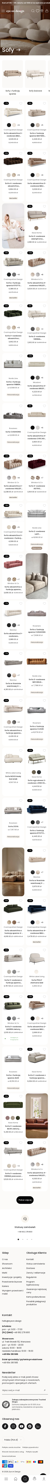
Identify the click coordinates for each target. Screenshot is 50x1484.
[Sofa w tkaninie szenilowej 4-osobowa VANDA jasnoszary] (13, 662)
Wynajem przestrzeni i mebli (12, 1292)
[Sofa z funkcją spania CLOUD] (37, 709)
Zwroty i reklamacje (35, 1272)
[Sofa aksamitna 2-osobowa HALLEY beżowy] (13, 464)
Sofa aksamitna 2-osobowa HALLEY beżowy (13, 488)
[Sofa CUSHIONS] (13, 414)
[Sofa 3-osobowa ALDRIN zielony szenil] (13, 1005)
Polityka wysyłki (32, 1452)
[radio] (9, 125)
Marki (4, 1272)
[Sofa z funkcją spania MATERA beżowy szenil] (37, 111)
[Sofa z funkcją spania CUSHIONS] (37, 611)
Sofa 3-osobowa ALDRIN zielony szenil (13, 1029)
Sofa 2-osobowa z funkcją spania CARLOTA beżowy (37, 1078)
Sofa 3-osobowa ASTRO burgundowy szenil (37, 488)
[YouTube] (21, 1426)
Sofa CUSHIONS (13, 431)
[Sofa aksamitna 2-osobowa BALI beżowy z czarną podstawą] (37, 1005)
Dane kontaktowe (9, 1456)
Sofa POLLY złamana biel (36, 981)
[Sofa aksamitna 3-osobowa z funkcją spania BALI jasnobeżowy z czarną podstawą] (13, 513)
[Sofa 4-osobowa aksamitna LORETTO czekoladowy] (13, 161)
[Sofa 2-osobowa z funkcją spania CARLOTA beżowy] (37, 1057)
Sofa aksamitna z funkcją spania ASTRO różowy (13, 589)
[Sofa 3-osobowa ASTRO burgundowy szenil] (37, 464)
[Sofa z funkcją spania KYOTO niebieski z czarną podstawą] (37, 809)
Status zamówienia (35, 1263)
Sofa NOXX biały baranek (13, 777)
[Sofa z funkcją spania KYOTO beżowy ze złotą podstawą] (13, 261)
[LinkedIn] (38, 1426)
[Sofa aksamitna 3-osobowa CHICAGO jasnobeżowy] (37, 414)
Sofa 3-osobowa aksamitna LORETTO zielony (13, 338)
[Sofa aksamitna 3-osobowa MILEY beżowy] (37, 364)
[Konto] (44, 1479)
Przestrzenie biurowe (12, 1281)
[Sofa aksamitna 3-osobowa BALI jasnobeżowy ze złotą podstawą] (13, 111)
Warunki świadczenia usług (13, 1452)
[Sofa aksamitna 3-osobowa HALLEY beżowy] (37, 261)
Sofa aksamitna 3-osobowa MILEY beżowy (37, 388)
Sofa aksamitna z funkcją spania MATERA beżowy (13, 733)
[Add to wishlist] (21, 103)
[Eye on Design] (15, 11)
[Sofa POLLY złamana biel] (37, 958)
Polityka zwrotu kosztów (11, 1447)
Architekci (7, 1268)
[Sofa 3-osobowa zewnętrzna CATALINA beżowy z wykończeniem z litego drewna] (37, 214)
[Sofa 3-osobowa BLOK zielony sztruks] (13, 1104)
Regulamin (31, 1277)
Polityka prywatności (30, 1447)
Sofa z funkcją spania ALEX (13, 1076)
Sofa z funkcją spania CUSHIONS (37, 630)
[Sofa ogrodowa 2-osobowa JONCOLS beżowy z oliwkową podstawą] (37, 758)
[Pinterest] (30, 1426)
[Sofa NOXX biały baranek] (13, 758)
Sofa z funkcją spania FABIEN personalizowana (13, 384)
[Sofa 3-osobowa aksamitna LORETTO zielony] (13, 314)
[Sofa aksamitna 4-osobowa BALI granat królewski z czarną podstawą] (37, 909)
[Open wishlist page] (37, 10)
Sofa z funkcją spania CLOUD (37, 727)
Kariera (5, 1286)
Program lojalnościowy (32, 1283)
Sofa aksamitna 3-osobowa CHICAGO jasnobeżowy (37, 438)
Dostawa (30, 1268)
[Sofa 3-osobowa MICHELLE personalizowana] (37, 662)
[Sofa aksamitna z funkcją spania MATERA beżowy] (13, 709)
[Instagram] (13, 1426)
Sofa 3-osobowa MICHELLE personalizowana (36, 682)
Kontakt (30, 1259)
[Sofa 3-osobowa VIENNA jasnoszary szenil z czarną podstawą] (13, 1151)
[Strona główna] (15, 1479)
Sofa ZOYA (13, 826)
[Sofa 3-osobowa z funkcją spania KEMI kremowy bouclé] (13, 958)
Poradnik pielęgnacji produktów (36, 1303)
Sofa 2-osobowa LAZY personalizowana (36, 534)
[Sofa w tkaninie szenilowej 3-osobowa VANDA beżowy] (37, 859)
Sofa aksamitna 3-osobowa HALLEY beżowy (37, 285)
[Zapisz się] (44, 1390)
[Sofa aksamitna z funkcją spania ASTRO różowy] (13, 564)
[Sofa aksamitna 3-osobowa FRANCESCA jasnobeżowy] (13, 611)
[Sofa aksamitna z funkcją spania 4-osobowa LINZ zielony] (13, 909)
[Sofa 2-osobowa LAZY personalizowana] (37, 513)
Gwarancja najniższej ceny (36, 1291)
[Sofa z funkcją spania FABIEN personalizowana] (13, 364)
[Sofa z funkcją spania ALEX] (13, 1057)
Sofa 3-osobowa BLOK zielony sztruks (13, 1129)
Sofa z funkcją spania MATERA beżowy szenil (36, 136)
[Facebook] (5, 1426)
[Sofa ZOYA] (13, 809)
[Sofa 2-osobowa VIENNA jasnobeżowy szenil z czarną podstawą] (37, 314)
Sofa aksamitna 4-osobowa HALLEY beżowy (36, 1175)
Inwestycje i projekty (12, 1277)
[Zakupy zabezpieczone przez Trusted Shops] (6, 1404)
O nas (5, 1259)
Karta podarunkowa (35, 1296)
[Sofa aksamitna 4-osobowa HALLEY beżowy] (37, 1151)
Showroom (7, 1263)
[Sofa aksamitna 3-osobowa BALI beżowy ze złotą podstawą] (37, 161)
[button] (3, 11)
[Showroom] (42, 11)
